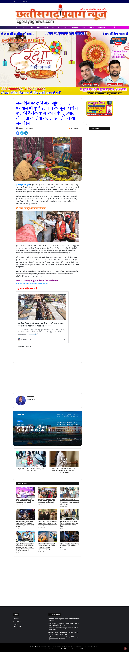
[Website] (28, 400)
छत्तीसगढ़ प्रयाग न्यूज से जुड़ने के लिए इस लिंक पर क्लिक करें (37, 281)
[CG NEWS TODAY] (64, 14)
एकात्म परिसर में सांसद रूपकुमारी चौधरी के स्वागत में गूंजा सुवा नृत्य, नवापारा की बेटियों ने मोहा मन (46, 500)
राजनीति (83, 27)
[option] (47, 428)
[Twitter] (22, 133)
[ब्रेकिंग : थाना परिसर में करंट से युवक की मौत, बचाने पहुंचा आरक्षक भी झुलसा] (69, 536)
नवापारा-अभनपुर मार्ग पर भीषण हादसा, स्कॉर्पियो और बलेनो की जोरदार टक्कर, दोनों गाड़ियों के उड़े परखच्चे (25, 524)
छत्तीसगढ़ (46, 27)
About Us (91, 27)
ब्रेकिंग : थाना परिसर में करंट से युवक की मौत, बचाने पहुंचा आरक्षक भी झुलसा (69, 545)
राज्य (32, 27)
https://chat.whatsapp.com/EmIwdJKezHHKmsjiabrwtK (32, 283)
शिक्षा (53, 27)
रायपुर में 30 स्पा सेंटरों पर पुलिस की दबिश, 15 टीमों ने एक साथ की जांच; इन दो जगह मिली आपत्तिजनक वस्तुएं (47, 523)
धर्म (58, 27)
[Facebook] (17, 133)
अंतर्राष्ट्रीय (25, 27)
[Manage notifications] (125, 648)
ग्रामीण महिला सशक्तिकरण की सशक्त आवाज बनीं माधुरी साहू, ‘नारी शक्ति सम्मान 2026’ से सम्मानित (25, 500)
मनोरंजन (65, 27)
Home (17, 27)
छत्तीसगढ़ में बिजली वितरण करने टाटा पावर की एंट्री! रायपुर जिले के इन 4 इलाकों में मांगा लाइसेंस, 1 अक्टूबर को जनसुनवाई (46, 546)
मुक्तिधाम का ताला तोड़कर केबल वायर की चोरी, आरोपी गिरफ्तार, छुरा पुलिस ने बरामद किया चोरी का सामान (69, 524)
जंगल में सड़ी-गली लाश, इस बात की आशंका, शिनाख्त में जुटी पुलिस (35, 428)
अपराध (38, 27)
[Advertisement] (47, 354)
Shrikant (21, 128)
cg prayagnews (57, 646)
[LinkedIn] (26, 133)
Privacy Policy (18, 627)
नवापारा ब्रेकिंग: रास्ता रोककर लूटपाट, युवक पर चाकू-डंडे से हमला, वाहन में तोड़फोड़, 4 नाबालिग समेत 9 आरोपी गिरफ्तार (69, 501)
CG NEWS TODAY (54, 614)
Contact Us (101, 27)
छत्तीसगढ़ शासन (74, 27)
